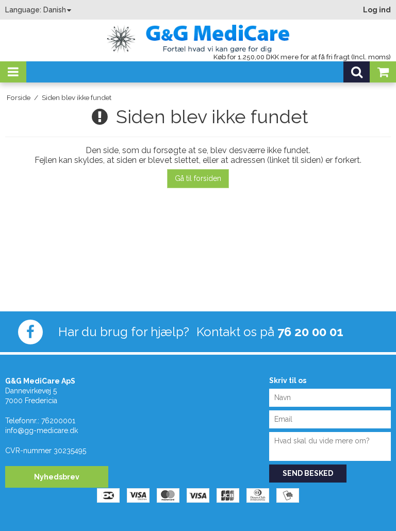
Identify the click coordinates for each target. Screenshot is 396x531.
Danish (54, 10)
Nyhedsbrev (56, 477)
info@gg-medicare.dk (41, 430)
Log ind (377, 10)
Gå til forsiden (198, 178)
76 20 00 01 (310, 331)
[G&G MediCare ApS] (198, 36)
